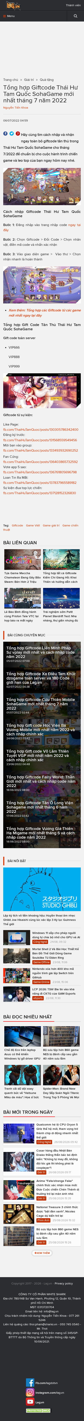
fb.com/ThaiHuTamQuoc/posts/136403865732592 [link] (40, 462)
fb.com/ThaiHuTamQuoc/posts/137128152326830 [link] (39, 493)
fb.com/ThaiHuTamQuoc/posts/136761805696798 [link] (40, 472)
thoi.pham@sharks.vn (43, 1324)
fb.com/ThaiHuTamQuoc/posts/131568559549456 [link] (40, 440)
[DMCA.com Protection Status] (39, 1410)
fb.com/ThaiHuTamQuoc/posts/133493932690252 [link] (40, 450)
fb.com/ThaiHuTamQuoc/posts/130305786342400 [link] (40, 429)
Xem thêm (43, 1253)
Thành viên (73, 5)
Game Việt (33, 525)
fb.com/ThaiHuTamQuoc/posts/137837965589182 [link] (39, 482)
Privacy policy (64, 1283)
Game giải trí (51, 525)
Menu (10, 16)
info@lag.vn (51, 1311)
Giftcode (17, 525)
